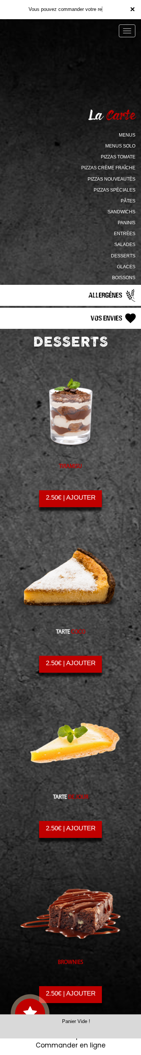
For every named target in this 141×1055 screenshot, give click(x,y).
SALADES (124, 244)
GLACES (126, 266)
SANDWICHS (121, 211)
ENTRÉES (124, 233)
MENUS (127, 135)
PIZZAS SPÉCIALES (114, 190)
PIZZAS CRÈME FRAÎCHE (108, 167)
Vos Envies (107, 317)
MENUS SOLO (120, 146)
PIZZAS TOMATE (118, 157)
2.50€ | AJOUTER (71, 497)
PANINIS (126, 222)
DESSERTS (123, 255)
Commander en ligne (71, 1045)
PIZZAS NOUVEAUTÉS (111, 179)
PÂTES (128, 201)
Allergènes (106, 294)
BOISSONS (123, 277)
